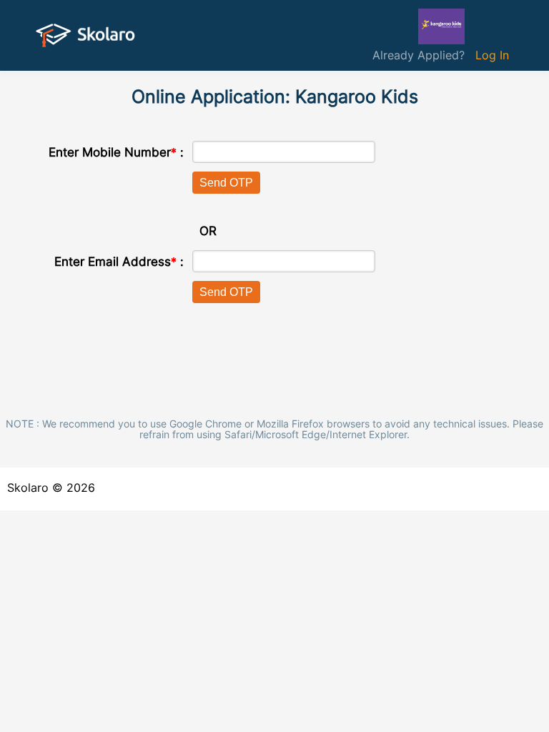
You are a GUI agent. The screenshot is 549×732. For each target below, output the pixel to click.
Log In (492, 55)
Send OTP (226, 183)
